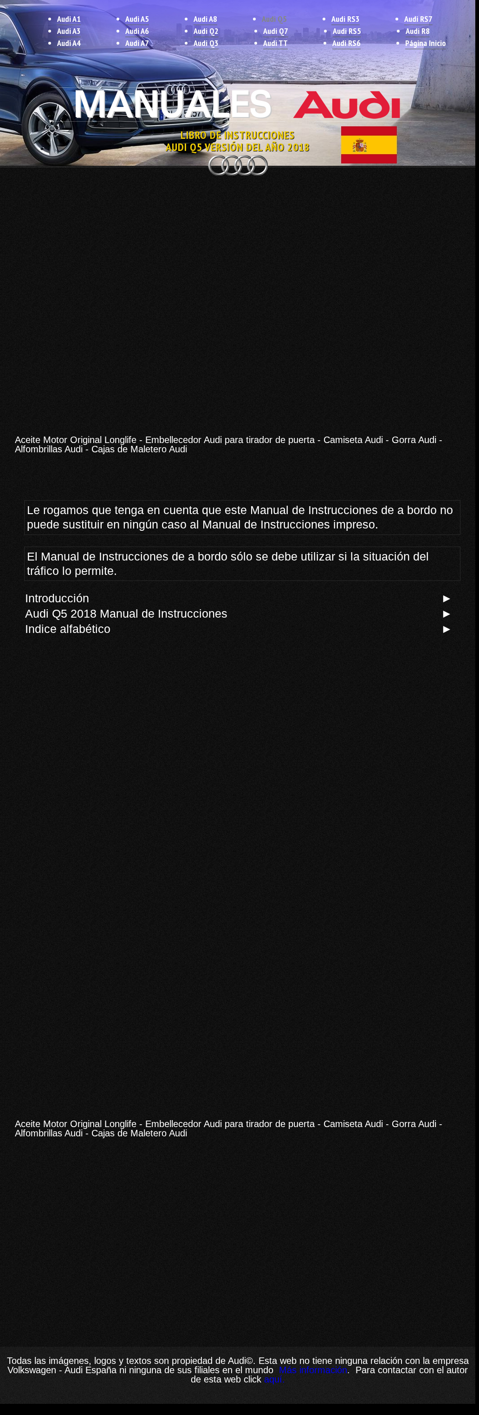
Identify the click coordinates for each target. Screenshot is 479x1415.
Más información (311, 1370)
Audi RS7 (418, 18)
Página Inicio (425, 43)
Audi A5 (137, 18)
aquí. (274, 1379)
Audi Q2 (206, 31)
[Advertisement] (237, 245)
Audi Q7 (275, 31)
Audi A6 (137, 31)
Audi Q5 (274, 18)
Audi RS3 (345, 18)
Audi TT (275, 43)
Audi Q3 (206, 43)
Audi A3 (69, 31)
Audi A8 (205, 18)
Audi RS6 (346, 43)
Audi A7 (137, 43)
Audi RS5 (347, 31)
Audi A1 (69, 18)
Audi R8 (418, 31)
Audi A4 (69, 43)
